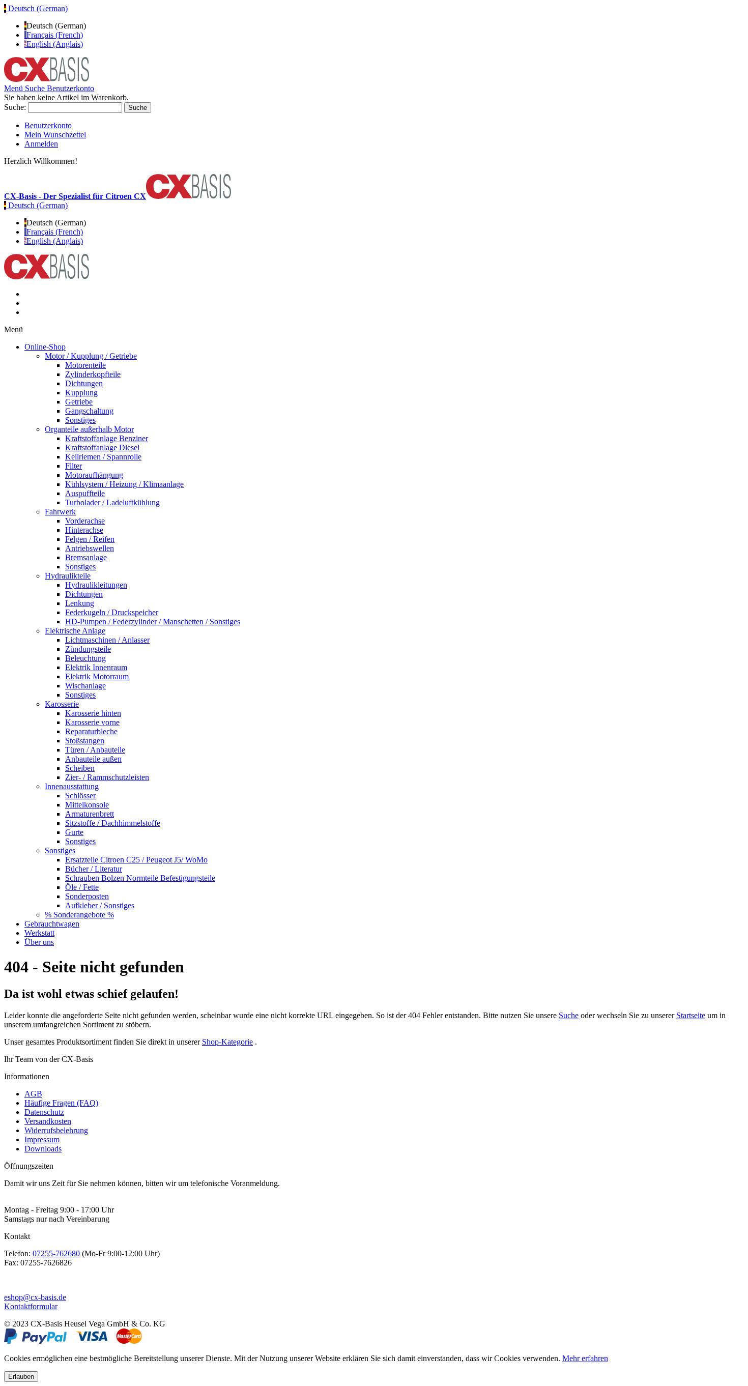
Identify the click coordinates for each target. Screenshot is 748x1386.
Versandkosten (47, 1121)
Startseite (690, 1015)
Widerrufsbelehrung (56, 1130)
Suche (569, 1015)
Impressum (42, 1139)
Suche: (15, 107)
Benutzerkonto (48, 125)
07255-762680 (56, 1253)
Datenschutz (44, 1112)
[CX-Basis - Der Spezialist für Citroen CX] (46, 79)
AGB (33, 1093)
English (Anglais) (54, 44)
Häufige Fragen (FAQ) (61, 1103)
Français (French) (54, 35)
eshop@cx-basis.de (35, 1297)
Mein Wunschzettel (55, 134)
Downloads (43, 1148)
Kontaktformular (30, 1306)
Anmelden (41, 143)
